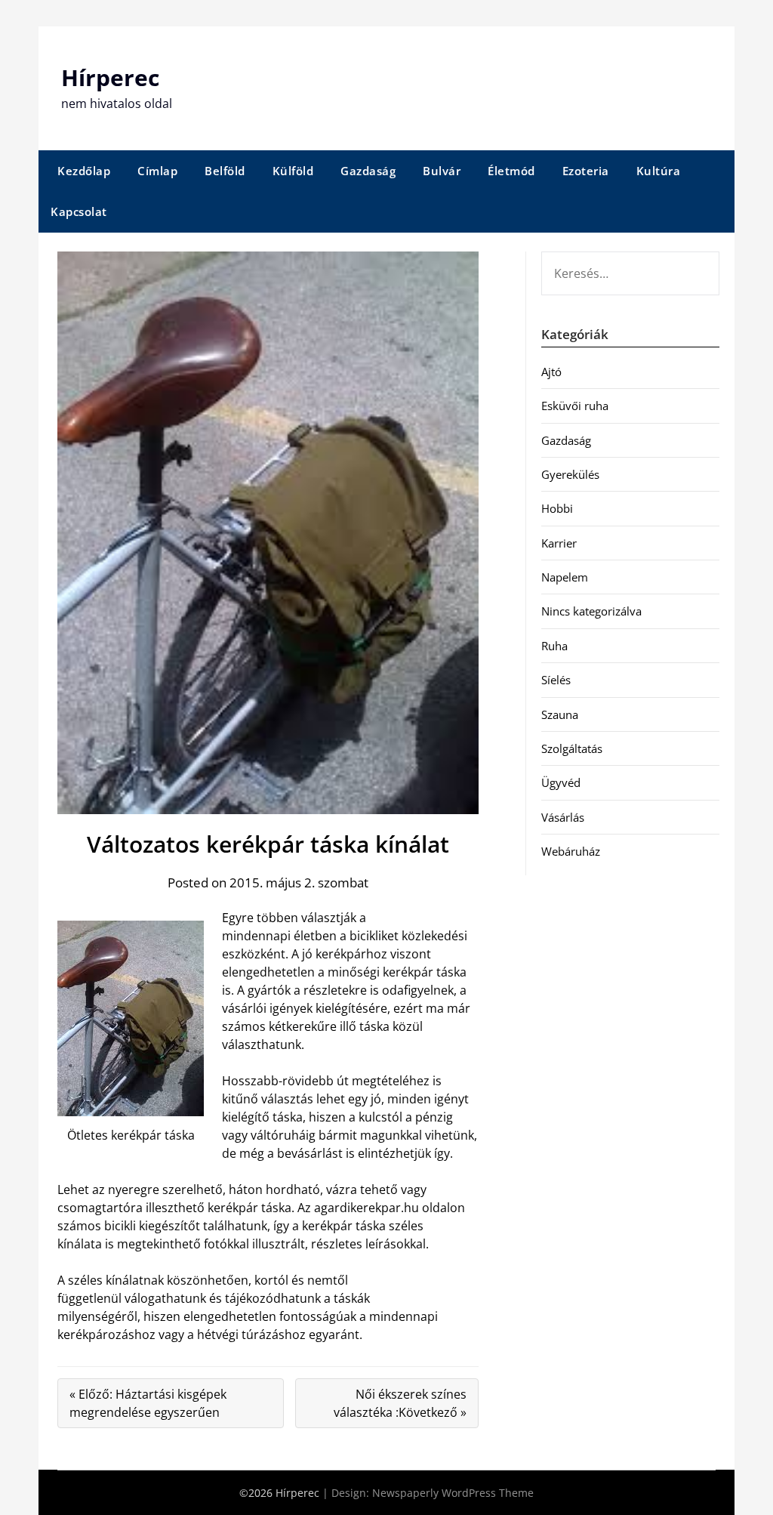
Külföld (293, 170)
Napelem (564, 577)
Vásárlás (562, 817)
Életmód (511, 170)
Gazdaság (368, 170)
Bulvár (441, 170)
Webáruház (570, 851)
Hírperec (110, 77)
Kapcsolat (79, 211)
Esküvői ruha (574, 405)
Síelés (556, 679)
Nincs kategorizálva (591, 611)
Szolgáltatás (571, 748)
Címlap (157, 170)
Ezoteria (585, 170)
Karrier (559, 543)
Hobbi (557, 508)
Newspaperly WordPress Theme (453, 1493)
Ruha (554, 645)
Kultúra (658, 170)
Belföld (225, 170)
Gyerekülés (570, 474)
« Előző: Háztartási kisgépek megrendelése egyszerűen (147, 1403)
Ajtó (551, 371)
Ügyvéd (561, 782)
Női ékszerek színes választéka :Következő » (400, 1403)
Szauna (559, 714)
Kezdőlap (83, 170)
